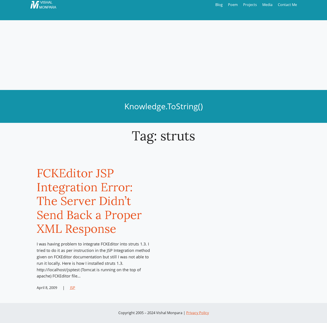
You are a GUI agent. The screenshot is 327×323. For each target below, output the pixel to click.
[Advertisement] (163, 57)
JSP (72, 287)
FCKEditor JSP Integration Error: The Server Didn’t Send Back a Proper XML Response (89, 200)
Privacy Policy (197, 312)
